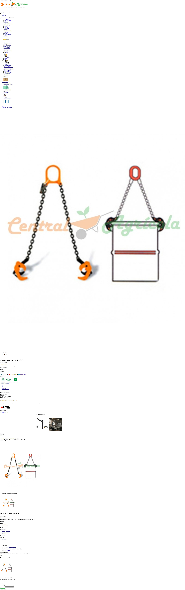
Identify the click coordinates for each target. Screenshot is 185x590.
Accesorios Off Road (7, 70)
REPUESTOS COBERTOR (8, 84)
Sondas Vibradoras (7, 46)
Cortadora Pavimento (7, 43)
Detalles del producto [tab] (5, 389)
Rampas (5, 33)
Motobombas (6, 24)
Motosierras (6, 31)
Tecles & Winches (7, 48)
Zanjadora (5, 35)
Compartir (3, 385)
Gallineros (5, 29)
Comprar (2, 371)
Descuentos (6, 52)
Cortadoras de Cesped (7, 20)
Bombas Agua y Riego (7, 34)
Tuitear (3, 386)
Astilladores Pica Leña (7, 30)
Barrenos (5, 21)
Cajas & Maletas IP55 (7, 71)
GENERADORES (6, 57)
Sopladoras (6, 27)
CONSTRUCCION (6, 42)
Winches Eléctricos (7, 66)
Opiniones (3, 390)
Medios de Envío (5, 532)
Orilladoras (6, 26)
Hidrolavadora (6, 51)
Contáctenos (4, 15)
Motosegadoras (6, 28)
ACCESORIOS (6, 92)
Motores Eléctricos (7, 73)
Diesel (5, 59)
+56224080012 (8, 550)
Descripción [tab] (4, 388)
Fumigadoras (6, 22)
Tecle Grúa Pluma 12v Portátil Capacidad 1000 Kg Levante (9, 438)
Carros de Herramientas (7, 50)
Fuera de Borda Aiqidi (7, 65)
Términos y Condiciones (6, 531)
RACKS (4, 97)
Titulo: (1, 583)
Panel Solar (6, 68)
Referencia (2, 410)
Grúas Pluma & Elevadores (8, 67)
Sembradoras (6, 32)
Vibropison (6, 44)
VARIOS (4, 64)
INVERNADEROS (7, 83)
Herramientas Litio (7, 25)
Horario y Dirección (5, 525)
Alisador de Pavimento (7, 45)
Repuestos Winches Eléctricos (8, 69)
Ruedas (5, 75)
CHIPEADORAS (5, 82)
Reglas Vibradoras (7, 47)
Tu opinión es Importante (4, 383)
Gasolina (5, 58)
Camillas (5, 76)
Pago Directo (4, 539)
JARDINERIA (5, 19)
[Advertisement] (17, 416)
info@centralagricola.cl (12, 547)
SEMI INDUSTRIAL (7, 98)
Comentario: (2, 585)
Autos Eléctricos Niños (7, 72)
